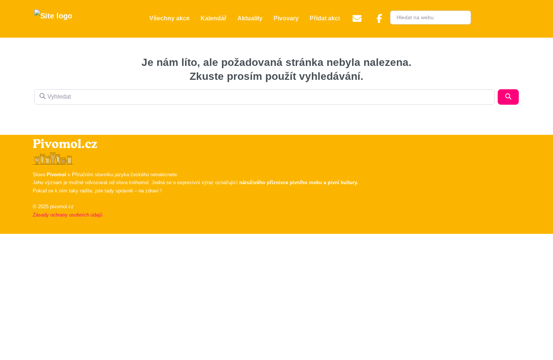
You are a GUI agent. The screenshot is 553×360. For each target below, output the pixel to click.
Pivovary (286, 18)
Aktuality (250, 18)
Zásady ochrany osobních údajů (67, 215)
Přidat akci (325, 18)
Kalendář (213, 18)
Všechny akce (169, 18)
